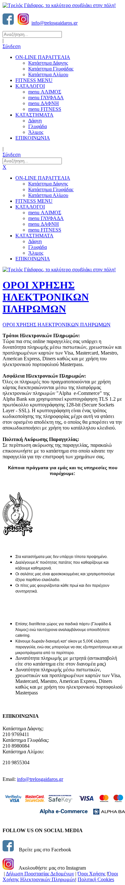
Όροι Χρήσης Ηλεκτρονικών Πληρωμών (60, 876)
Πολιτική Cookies (96, 879)
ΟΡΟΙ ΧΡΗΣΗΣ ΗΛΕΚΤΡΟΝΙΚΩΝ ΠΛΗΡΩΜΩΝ (46, 297)
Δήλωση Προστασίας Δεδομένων (40, 873)
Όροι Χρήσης (91, 873)
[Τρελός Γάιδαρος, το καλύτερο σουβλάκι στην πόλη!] (59, 5)
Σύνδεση (12, 46)
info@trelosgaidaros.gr (54, 23)
